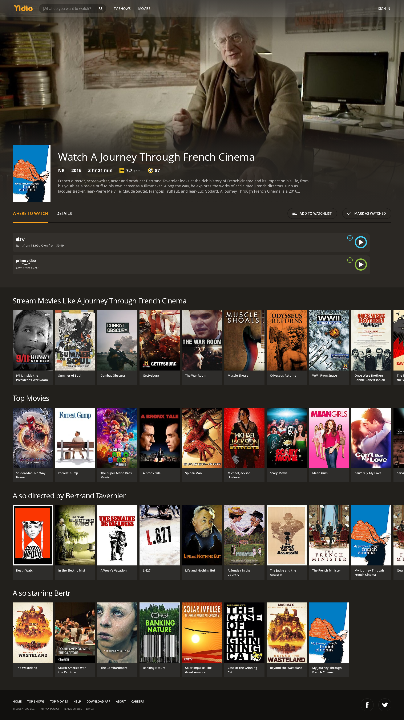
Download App (98, 701)
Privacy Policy (49, 709)
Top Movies (59, 701)
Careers (137, 701)
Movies (144, 8)
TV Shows (122, 8)
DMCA (90, 709)
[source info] (349, 238)
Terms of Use (73, 709)
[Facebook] (367, 704)
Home (17, 701)
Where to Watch (30, 213)
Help (77, 701)
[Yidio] (23, 9)
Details (64, 213)
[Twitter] (384, 704)
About (121, 701)
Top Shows (36, 701)
